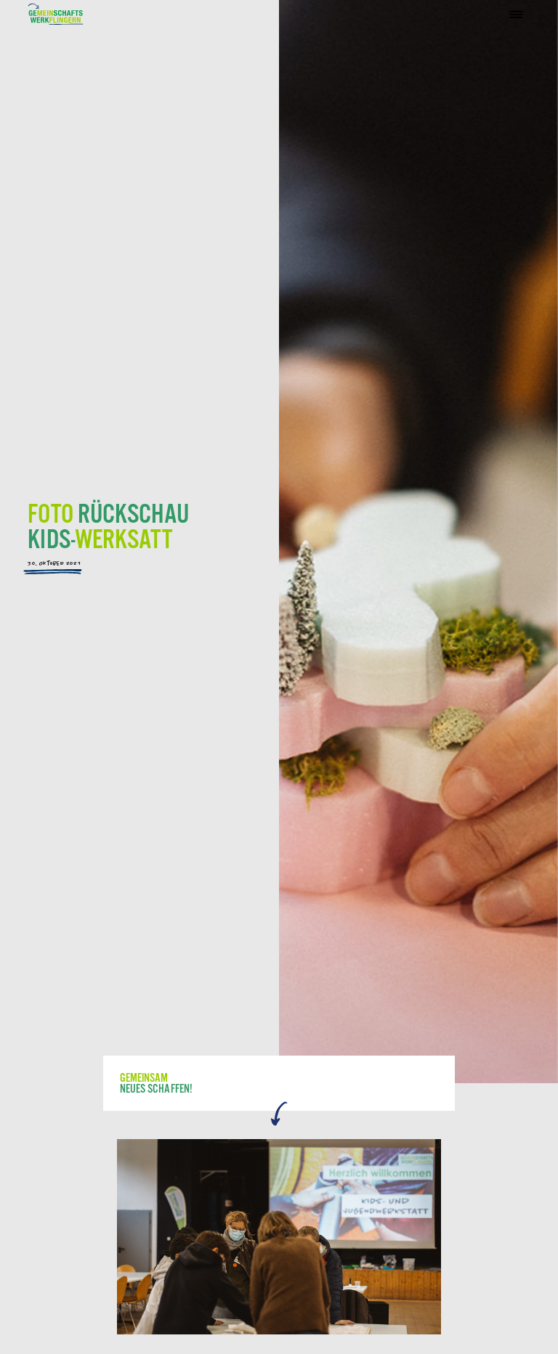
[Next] (426, 1236)
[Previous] (131, 1236)
